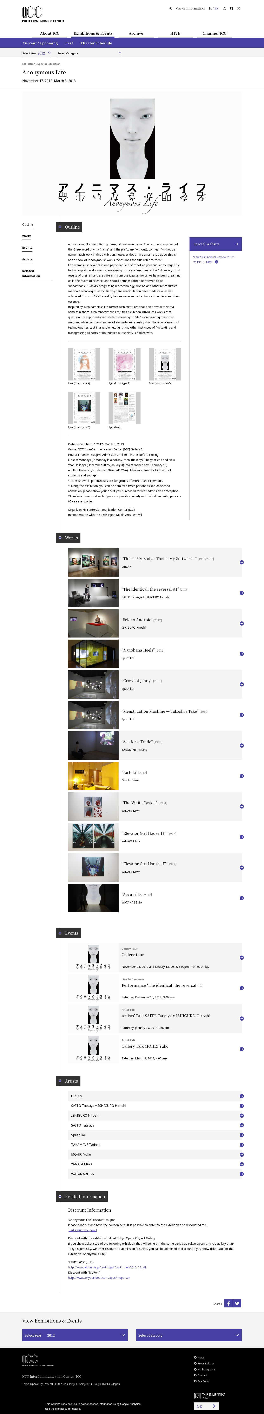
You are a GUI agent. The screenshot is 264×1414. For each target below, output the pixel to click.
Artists (27, 259)
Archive (136, 33)
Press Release (206, 1363)
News (201, 1357)
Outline (27, 224)
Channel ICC (214, 33)
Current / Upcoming (40, 43)
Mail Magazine (206, 1369)
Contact (202, 1375)
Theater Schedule (96, 43)
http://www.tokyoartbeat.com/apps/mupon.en (99, 1278)
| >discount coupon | (82, 1230)
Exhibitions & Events (92, 33)
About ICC (49, 33)
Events (27, 247)
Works (26, 236)
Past (69, 43)
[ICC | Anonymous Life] (228, 1303)
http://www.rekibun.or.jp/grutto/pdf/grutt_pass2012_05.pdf (107, 1267)
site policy (61, 1408)
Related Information (31, 273)
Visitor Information (190, 8)
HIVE (175, 33)
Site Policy (204, 1381)
